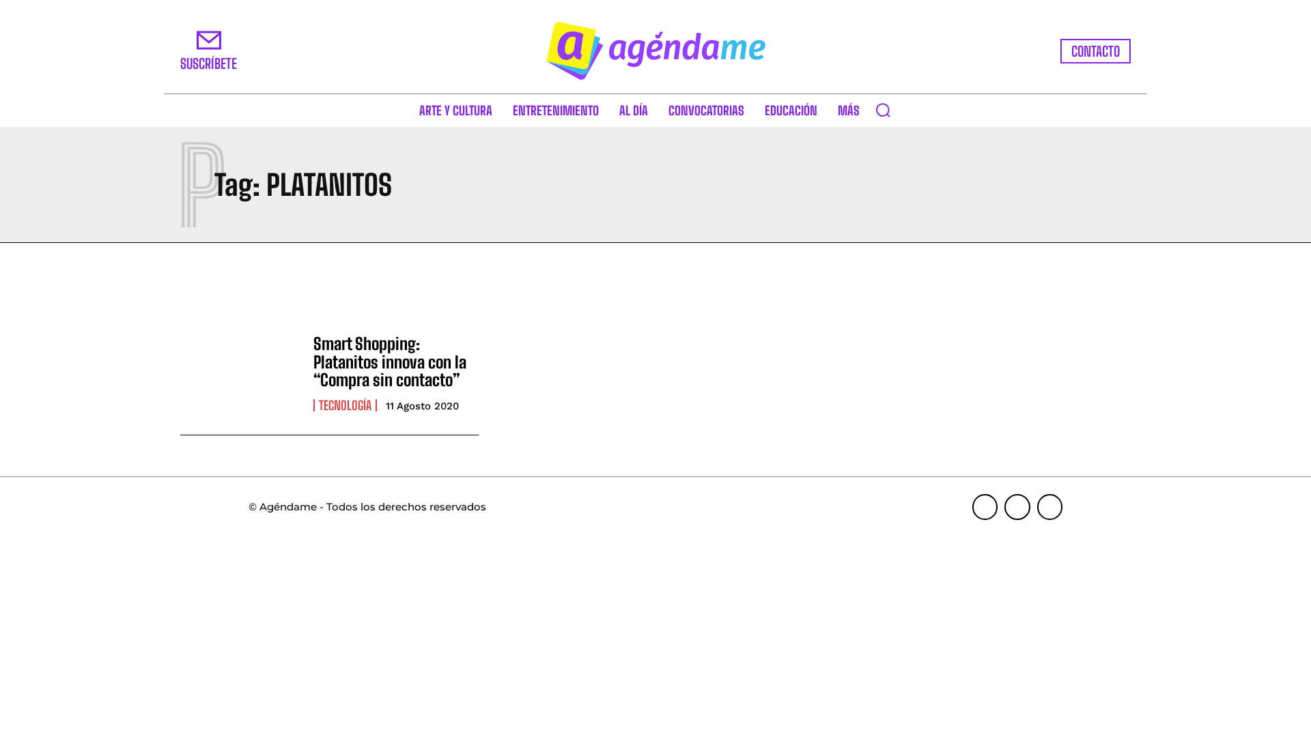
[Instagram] (1017, 507)
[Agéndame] (655, 51)
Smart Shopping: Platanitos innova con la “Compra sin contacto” (389, 362)
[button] (882, 109)
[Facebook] (985, 507)
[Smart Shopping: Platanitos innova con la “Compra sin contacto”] (240, 373)
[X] (1050, 507)
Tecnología (345, 405)
